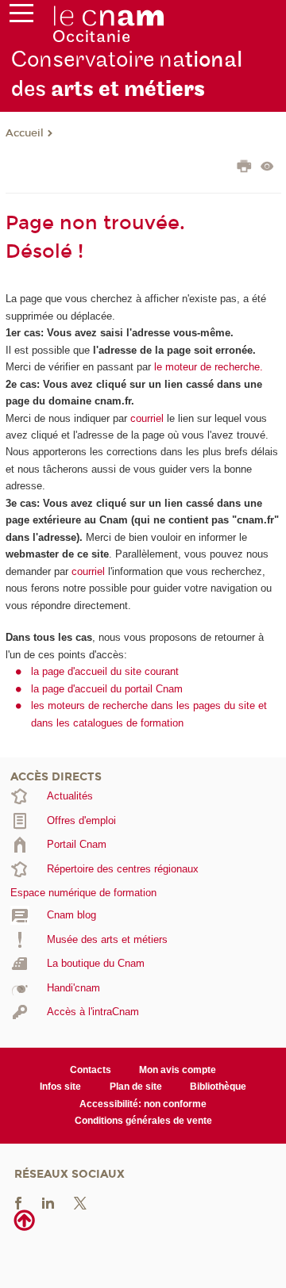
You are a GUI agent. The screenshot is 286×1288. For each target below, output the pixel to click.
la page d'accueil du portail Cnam (107, 689)
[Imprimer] (244, 168)
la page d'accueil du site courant (105, 671)
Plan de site (136, 1086)
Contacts (90, 1069)
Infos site (60, 1086)
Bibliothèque (218, 1086)
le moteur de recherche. (207, 367)
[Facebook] (18, 1203)
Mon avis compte (177, 1069)
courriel (147, 418)
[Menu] (21, 16)
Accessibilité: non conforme (143, 1104)
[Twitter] (80, 1203)
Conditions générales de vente (143, 1120)
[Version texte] (267, 167)
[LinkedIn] (48, 1203)
